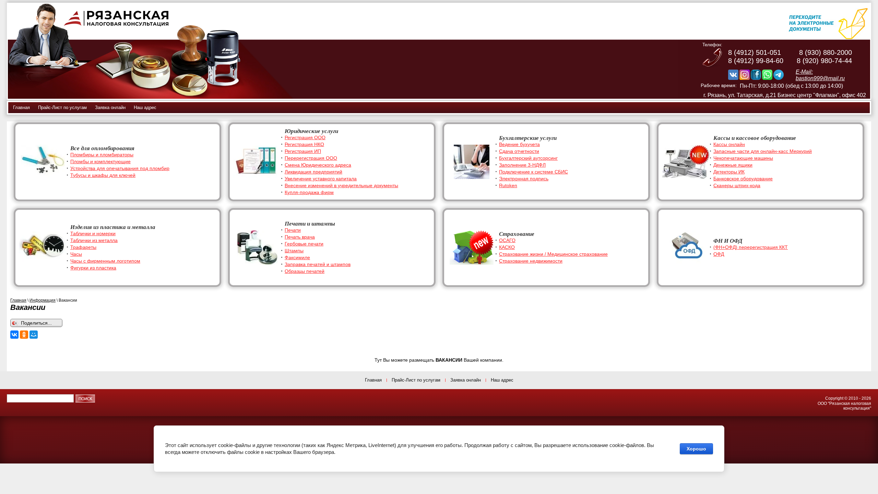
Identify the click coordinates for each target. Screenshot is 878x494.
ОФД (718, 254)
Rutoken (508, 185)
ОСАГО (507, 240)
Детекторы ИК (729, 171)
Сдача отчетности (519, 151)
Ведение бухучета (519, 144)
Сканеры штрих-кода (736, 185)
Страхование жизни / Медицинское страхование (553, 254)
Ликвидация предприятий (313, 171)
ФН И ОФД (728, 241)
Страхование (516, 234)
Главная (18, 300)
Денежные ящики (732, 165)
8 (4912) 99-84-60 (755, 60)
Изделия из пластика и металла (112, 227)
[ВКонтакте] (14, 334)
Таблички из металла (94, 240)
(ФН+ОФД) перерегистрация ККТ (750, 247)
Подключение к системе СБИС (533, 171)
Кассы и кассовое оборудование (754, 138)
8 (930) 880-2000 (825, 52)
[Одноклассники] (24, 334)
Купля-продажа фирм (309, 192)
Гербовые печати (304, 243)
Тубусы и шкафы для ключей (102, 175)
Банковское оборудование (743, 178)
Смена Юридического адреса (318, 165)
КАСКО (507, 247)
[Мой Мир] (33, 334)
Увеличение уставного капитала (321, 178)
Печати (293, 230)
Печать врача (300, 237)
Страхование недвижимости (530, 261)
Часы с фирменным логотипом (105, 261)
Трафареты (83, 247)
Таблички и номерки (93, 233)
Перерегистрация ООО (311, 158)
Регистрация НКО (304, 144)
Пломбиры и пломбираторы (101, 154)
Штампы (294, 250)
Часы (76, 254)
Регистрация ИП (303, 151)
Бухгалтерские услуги (528, 138)
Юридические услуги (311, 131)
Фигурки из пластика (93, 267)
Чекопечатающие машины (743, 158)
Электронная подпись (523, 178)
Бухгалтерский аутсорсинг (528, 158)
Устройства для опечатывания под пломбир (119, 168)
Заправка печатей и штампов (318, 264)
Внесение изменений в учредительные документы (341, 185)
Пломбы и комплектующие (100, 161)
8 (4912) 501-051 (754, 52)
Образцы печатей (304, 271)
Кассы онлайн (729, 144)
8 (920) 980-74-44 (824, 60)
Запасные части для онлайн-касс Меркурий (762, 151)
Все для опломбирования (102, 148)
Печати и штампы (310, 224)
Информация (42, 300)
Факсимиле (297, 257)
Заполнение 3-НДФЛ (522, 165)
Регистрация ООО (305, 137)
